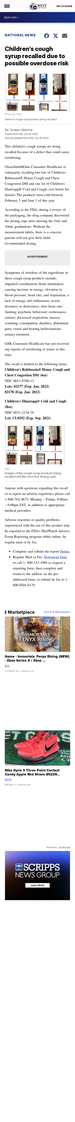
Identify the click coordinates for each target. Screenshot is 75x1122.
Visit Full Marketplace (57, 612)
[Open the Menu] (6, 6)
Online (65, 551)
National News (20, 35)
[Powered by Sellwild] (64, 847)
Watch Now (63, 6)
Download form (55, 556)
